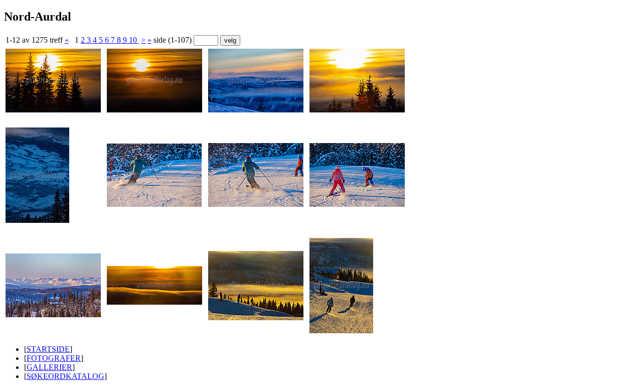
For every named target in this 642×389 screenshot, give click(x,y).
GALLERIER (49, 367)
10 (134, 40)
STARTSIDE (48, 349)
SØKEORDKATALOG (65, 376)
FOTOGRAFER (54, 358)
